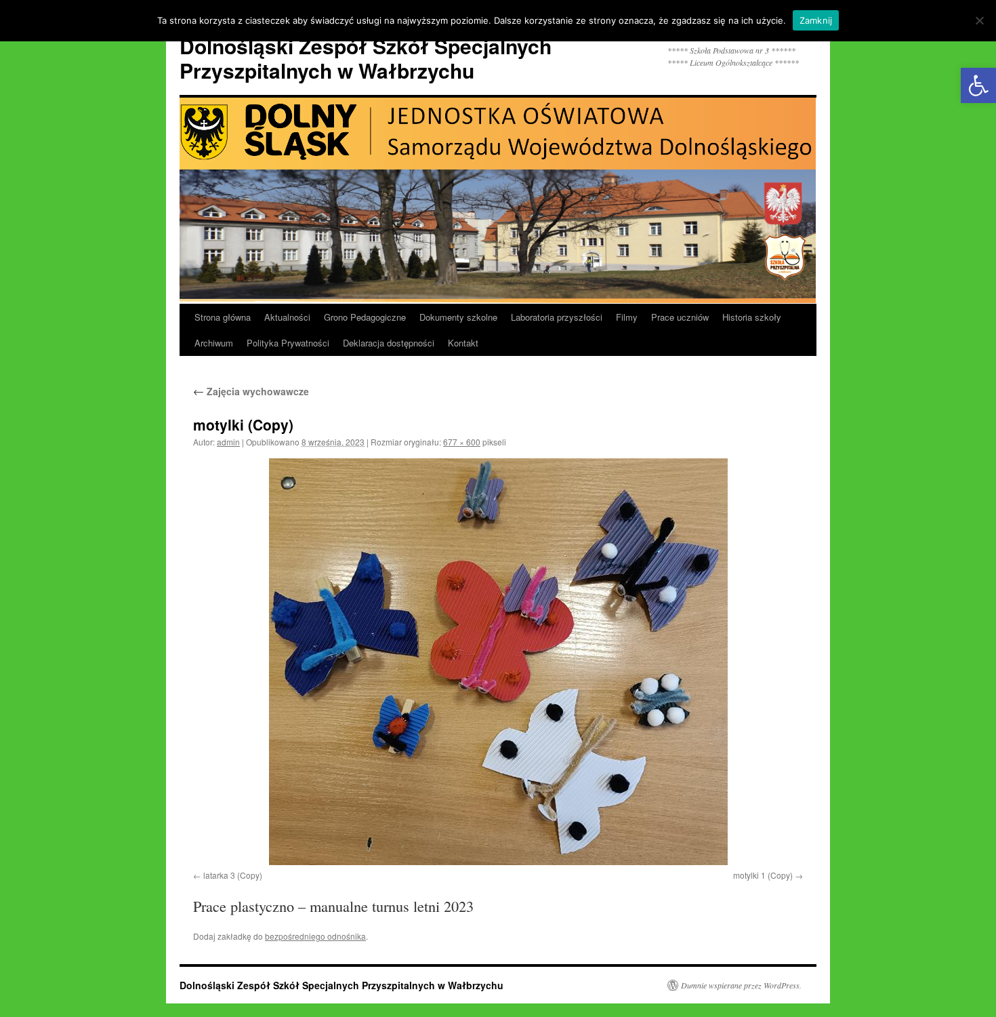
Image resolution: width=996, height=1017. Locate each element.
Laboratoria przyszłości (556, 317)
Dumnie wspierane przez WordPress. (741, 985)
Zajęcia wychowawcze (251, 391)
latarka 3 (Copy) (232, 875)
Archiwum (213, 342)
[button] (978, 85)
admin (228, 441)
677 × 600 (461, 441)
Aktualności (287, 317)
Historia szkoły (751, 317)
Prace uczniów (680, 317)
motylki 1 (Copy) (763, 875)
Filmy (627, 317)
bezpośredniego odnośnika (315, 936)
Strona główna (222, 317)
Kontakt (463, 342)
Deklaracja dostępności (388, 342)
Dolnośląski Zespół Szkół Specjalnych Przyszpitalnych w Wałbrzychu (366, 58)
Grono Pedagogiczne (365, 317)
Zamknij (816, 20)
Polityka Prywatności (288, 342)
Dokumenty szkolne (458, 317)
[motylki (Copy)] (498, 661)
